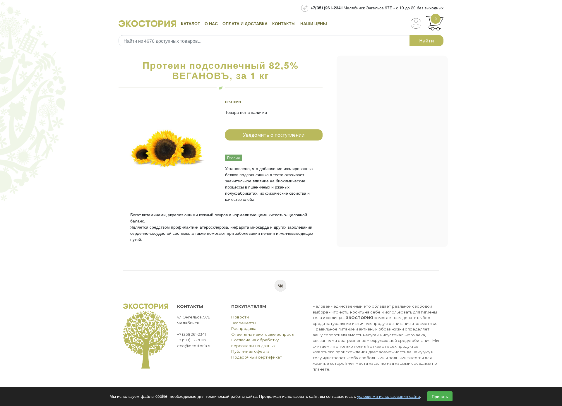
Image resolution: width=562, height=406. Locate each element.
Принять (440, 396)
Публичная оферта (250, 351)
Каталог (190, 23)
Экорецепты (243, 323)
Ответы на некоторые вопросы (262, 334)
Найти (426, 40)
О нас (211, 23)
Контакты (284, 23)
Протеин (233, 102)
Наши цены (313, 23)
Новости (240, 317)
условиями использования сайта (388, 396)
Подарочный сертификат (256, 357)
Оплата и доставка (245, 23)
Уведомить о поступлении (273, 135)
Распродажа (243, 328)
